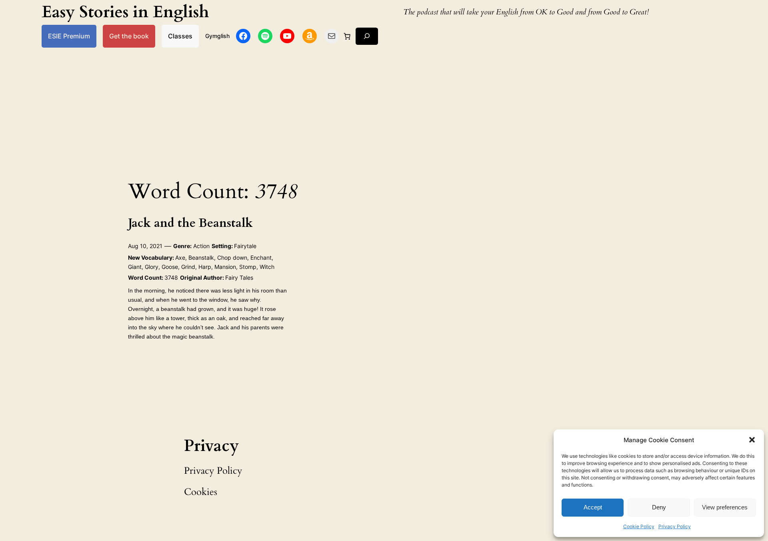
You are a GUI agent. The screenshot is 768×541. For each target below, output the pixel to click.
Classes (180, 36)
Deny (659, 507)
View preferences (725, 507)
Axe (180, 257)
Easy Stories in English (125, 12)
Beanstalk (201, 257)
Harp (204, 266)
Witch (267, 266)
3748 (171, 277)
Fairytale (245, 245)
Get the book (129, 36)
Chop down (232, 257)
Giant (135, 266)
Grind (188, 266)
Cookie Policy (638, 526)
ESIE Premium (69, 36)
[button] (752, 440)
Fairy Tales (239, 277)
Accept (593, 507)
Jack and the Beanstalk (190, 223)
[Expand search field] (367, 36)
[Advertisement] (384, 111)
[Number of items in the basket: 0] (347, 36)
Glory (151, 266)
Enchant (261, 257)
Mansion (225, 266)
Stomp (247, 266)
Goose (170, 266)
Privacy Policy (674, 526)
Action (201, 245)
